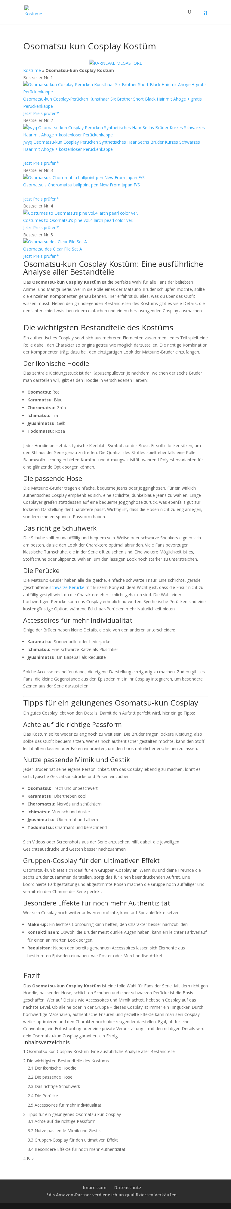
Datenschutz (127, 1187)
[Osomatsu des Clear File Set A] (55, 242)
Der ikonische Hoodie (52, 1068)
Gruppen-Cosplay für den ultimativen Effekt (73, 1140)
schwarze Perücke (67, 587)
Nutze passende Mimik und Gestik (64, 1130)
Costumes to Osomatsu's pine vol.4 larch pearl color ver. (78, 220)
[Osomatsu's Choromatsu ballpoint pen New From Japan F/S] (84, 177)
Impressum (94, 1187)
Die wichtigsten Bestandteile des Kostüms (66, 1061)
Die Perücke (43, 1095)
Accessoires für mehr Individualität (64, 1105)
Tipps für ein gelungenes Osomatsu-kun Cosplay (72, 1114)
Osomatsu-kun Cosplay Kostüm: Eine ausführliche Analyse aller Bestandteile (99, 1051)
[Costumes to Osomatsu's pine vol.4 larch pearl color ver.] (80, 213)
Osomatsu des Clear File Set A (52, 249)
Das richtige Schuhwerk (54, 1086)
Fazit (29, 1158)
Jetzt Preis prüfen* (41, 113)
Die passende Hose (50, 1077)
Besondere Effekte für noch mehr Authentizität (76, 1149)
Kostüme (32, 70)
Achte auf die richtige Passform (62, 1121)
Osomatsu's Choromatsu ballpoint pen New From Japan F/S (81, 185)
